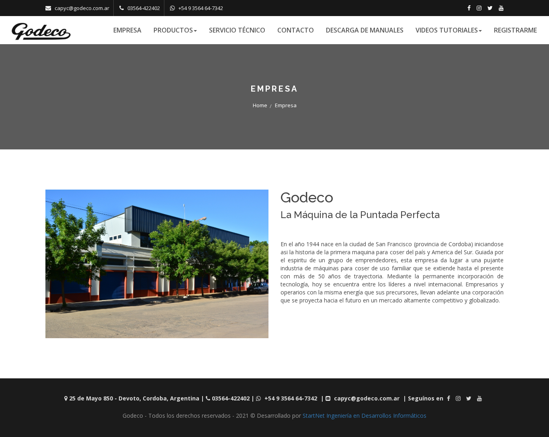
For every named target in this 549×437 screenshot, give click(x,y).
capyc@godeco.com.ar (82, 8)
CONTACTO (295, 30)
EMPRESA (127, 30)
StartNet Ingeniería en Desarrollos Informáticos (364, 415)
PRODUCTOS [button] (173, 30)
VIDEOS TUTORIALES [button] (447, 30)
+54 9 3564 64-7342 (200, 8)
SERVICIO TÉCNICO (237, 30)
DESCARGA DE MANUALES (365, 30)
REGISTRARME (515, 30)
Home (260, 105)
